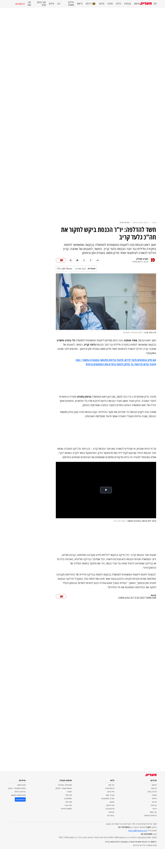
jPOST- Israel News (64, 788)
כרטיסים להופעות (150, 815)
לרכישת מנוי (20, 3)
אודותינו (111, 812)
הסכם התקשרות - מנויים (17, 788)
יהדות (155, 808)
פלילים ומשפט (71, 3)
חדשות (137, 3)
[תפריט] (155, 3)
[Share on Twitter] (84, 260)
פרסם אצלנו (109, 788)
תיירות (51, 3)
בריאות (80, 3)
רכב (58, 3)
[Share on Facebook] (90, 260)
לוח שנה (29, 3)
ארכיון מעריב (109, 808)
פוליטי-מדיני (124, 222)
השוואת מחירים (66, 808)
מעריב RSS (110, 795)
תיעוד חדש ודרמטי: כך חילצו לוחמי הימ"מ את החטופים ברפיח (121, 364)
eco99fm (68, 798)
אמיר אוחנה (151, 597)
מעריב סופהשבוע (108, 798)
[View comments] (61, 260)
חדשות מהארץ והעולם (140, 222)
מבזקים (154, 788)
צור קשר (111, 785)
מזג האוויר (153, 812)
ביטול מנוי (110, 815)
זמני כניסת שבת (41, 3)
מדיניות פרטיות (20, 791)
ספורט (110, 3)
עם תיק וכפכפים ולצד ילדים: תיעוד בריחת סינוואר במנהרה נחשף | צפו (116, 360)
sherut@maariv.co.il (137, 830)
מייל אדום (110, 791)
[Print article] (70, 260)
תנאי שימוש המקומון (18, 795)
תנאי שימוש (21, 785)
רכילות (88, 3)
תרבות (101, 3)
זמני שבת (68, 805)
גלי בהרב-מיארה (125, 597)
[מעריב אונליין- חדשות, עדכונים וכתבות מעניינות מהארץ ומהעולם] (146, 3)
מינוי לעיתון (110, 805)
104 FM (68, 802)
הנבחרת (127, 3)
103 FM (68, 795)
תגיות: (153, 595)
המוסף (111, 802)
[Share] (97, 260)
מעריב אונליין (142, 258)
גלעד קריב (139, 597)
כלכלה (118, 3)
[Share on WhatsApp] (77, 260)
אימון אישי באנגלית (65, 785)
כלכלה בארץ (152, 791)
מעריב (154, 222)
